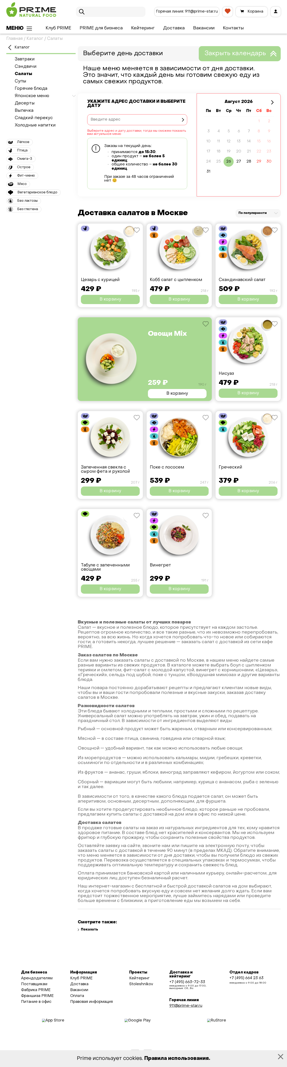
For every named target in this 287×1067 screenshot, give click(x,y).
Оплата (77, 996)
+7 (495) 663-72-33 (187, 982)
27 (238, 161)
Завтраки (25, 59)
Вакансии (204, 28)
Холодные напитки (35, 125)
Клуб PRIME (58, 28)
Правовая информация (91, 1002)
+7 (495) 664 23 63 (246, 978)
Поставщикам (34, 984)
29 (259, 161)
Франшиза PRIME (37, 996)
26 (228, 161)
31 (208, 171)
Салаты (23, 74)
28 (248, 161)
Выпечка (24, 111)
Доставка (174, 28)
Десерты (25, 103)
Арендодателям (37, 978)
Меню (15, 28)
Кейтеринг (143, 28)
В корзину (110, 299)
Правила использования (176, 1058)
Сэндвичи (26, 67)
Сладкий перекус (34, 118)
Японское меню (32, 96)
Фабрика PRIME (36, 990)
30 (268, 161)
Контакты (233, 28)
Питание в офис (36, 1002)
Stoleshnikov (141, 984)
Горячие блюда (31, 89)
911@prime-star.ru (187, 11)
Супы (20, 81)
